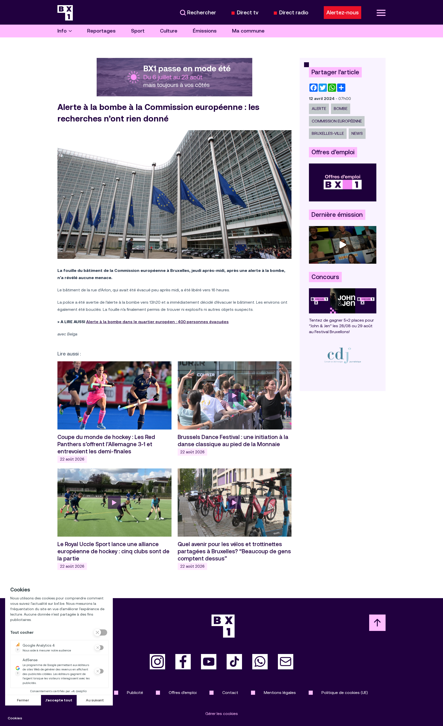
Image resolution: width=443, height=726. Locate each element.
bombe (340, 108)
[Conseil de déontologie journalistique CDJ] (342, 355)
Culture (168, 31)
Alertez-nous (342, 12)
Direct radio (293, 12)
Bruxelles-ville (328, 133)
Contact (230, 693)
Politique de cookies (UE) (344, 693)
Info (62, 31)
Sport (138, 31)
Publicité (135, 693)
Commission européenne (337, 121)
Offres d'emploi (183, 693)
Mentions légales (280, 693)
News (357, 133)
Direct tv (247, 12)
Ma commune (248, 31)
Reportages (101, 31)
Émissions (205, 31)
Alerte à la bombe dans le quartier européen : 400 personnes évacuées (157, 322)
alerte (319, 108)
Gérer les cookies (221, 714)
